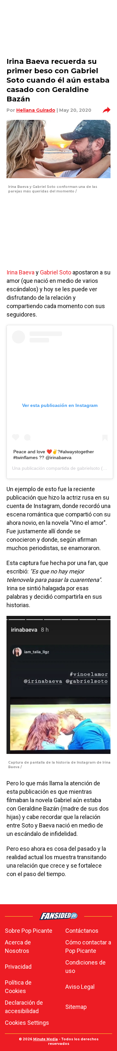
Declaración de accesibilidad (24, 1006)
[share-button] (106, 110)
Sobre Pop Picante (28, 930)
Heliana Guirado (35, 110)
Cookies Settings (27, 1022)
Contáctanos (81, 930)
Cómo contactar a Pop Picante (88, 946)
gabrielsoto (88, 468)
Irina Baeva (20, 272)
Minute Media (45, 1039)
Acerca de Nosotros (18, 946)
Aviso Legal (80, 986)
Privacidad (18, 966)
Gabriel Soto (55, 272)
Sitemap (76, 1006)
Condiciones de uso (85, 966)
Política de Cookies (18, 986)
